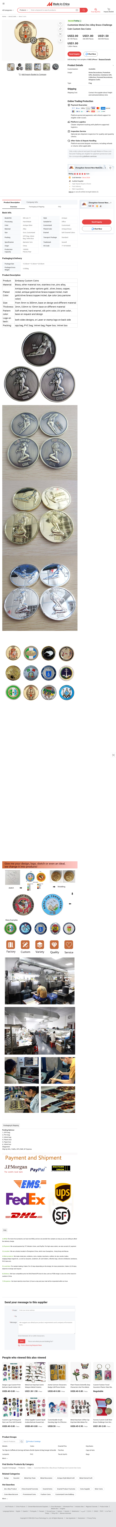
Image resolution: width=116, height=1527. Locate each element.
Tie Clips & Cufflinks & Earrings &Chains (16, 1450)
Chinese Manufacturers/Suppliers (38, 1506)
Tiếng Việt (54, 1513)
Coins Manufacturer (11, 1494)
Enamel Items (47, 1489)
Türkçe (47, 1513)
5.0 (90, 206)
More (4, 1498)
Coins (32, 1446)
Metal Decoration (46, 1478)
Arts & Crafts (12, 16)
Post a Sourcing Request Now (30, 1345)
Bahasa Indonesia (65, 1513)
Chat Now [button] (92, 54)
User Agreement (71, 1518)
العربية (83, 1511)
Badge (6, 1478)
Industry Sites (79, 1506)
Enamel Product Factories (66, 1489)
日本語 (96, 1511)
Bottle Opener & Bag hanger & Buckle (43, 1450)
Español (25, 1511)
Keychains (89, 1446)
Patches (61, 1450)
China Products (20, 1506)
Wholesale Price (68, 1506)
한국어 (89, 1511)
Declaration (81, 1518)
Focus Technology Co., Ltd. (43, 1518)
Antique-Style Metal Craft (66, 1478)
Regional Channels (91, 1506)
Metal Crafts (22, 16)
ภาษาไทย (108, 1511)
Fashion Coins (46, 1494)
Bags (87, 1454)
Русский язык (51, 1511)
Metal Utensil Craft (85, 1478)
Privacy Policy (91, 1518)
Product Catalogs (34, 1441)
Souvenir (16, 1478)
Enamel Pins (62, 1446)
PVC (31, 1454)
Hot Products (9, 1506)
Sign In (71, 192)
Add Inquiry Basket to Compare (34, 74)
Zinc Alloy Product (10, 1489)
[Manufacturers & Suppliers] (58, 4)
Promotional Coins (29, 1494)
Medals (4, 1446)
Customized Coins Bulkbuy (64, 1494)
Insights (62, 1508)
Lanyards (5, 1454)
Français (41, 1511)
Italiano (59, 1511)
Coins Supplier (85, 1489)
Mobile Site (54, 1508)
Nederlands (75, 1511)
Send (21, 1341)
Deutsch (66, 1511)
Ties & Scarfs (62, 1454)
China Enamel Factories (30, 1489)
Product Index (104, 1506)
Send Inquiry (74, 54)
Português (33, 1511)
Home (4, 16)
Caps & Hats (90, 1450)
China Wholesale (56, 1506)
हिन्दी (101, 1511)
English (18, 1511)
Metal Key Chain (30, 1478)
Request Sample (105, 59)
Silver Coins (99, 1489)
